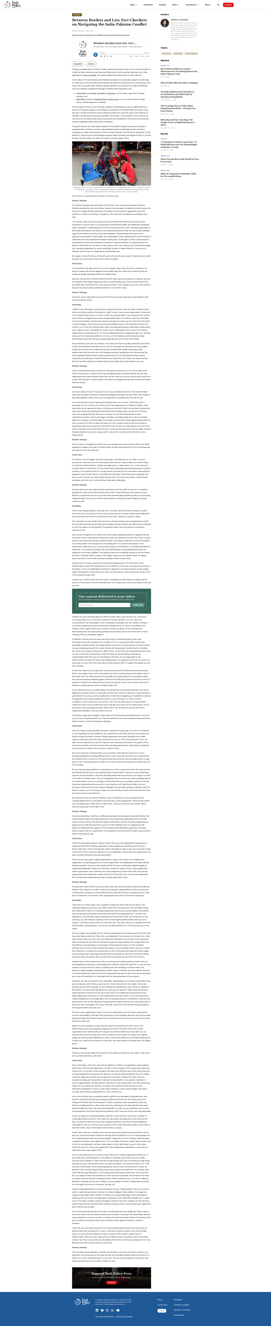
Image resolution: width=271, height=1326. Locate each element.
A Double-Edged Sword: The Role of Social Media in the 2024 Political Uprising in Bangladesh (177, 94)
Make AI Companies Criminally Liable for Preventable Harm (178, 175)
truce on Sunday (89, 75)
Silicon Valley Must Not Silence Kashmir (179, 83)
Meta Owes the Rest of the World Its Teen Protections (180, 160)
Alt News (111, 93)
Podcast (162, 5)
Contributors (191, 5)
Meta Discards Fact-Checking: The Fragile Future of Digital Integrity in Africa (177, 122)
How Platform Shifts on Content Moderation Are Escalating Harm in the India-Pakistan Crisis (179, 71)
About (207, 5)
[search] (218, 5)
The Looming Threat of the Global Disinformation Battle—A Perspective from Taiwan (178, 108)
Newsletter (148, 5)
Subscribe (138, 605)
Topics (132, 5)
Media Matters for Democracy (107, 99)
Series (174, 5)
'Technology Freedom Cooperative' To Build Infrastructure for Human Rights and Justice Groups (179, 144)
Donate (228, 5)
